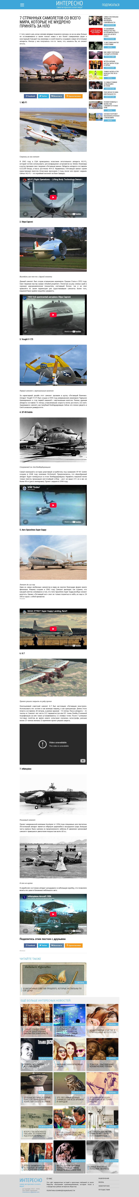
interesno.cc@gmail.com (30, 1192)
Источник (22, 951)
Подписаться (110, 5)
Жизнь (101, 1182)
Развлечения (104, 1178)
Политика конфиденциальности (61, 1190)
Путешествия (104, 1189)
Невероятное (104, 1186)
